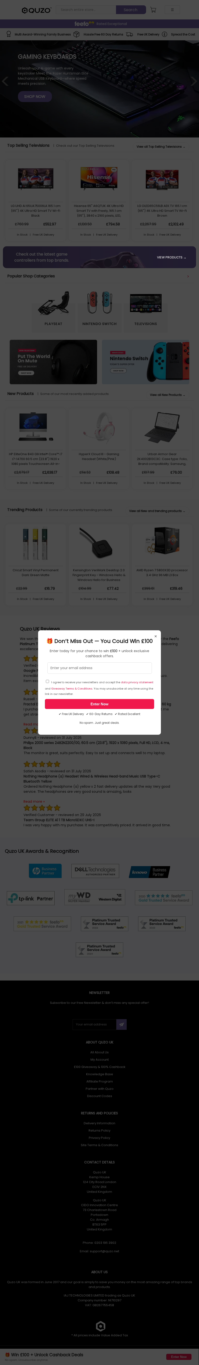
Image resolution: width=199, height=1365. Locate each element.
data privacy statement (137, 682)
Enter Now (99, 704)
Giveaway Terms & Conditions (71, 689)
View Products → (171, 257)
